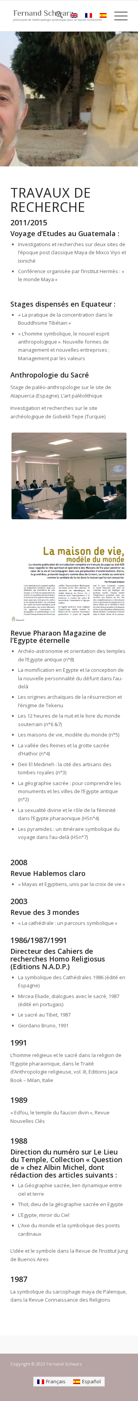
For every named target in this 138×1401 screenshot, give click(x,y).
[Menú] (117, 15)
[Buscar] (55, 15)
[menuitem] (55, 15)
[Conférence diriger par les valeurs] (69, 476)
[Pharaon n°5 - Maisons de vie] (69, 583)
